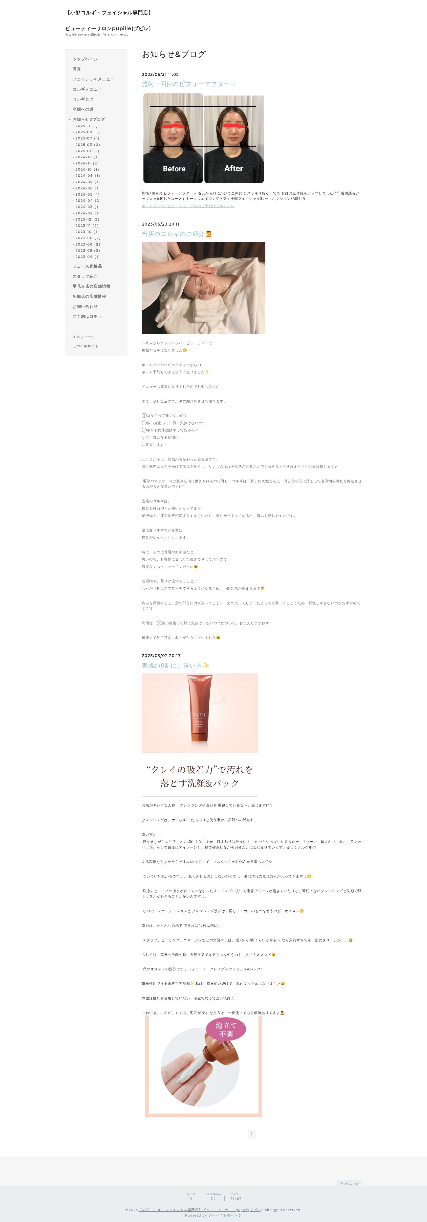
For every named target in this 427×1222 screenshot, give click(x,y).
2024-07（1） (88, 182)
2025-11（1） (87, 126)
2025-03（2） (88, 144)
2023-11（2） (88, 225)
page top (351, 1183)
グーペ (213, 1215)
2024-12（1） (88, 157)
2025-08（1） (88, 132)
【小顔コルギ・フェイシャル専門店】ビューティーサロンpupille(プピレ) (200, 1210)
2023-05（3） (88, 250)
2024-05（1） (88, 194)
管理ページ (232, 1215)
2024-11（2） (88, 163)
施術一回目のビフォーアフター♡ (189, 84)
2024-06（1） (88, 188)
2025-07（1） (88, 138)
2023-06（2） (88, 244)
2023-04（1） (88, 256)
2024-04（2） (89, 200)
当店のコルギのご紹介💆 (177, 233)
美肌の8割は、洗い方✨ (176, 665)
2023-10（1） (88, 232)
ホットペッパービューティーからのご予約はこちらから (188, 206)
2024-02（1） (88, 213)
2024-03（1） (88, 207)
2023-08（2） (89, 238)
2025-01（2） (88, 151)
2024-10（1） (88, 169)
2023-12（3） (88, 219)
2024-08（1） (88, 176)
